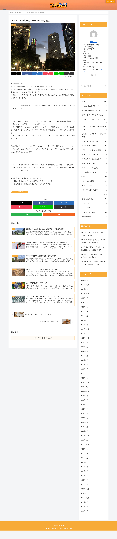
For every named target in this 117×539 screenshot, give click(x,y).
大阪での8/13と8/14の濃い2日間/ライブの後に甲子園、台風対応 (93, 263)
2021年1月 (84, 431)
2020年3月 (84, 475)
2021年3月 (84, 422)
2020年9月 (84, 449)
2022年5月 (84, 360)
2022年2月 (84, 373)
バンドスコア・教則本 (94, 190)
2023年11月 (84, 289)
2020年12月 (84, 436)
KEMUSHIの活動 (94, 181)
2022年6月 (84, 356)
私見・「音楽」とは (94, 185)
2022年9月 (84, 342)
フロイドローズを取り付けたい (94, 115)
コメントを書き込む (43, 338)
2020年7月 (84, 458)
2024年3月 (84, 280)
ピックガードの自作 (94, 145)
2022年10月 (84, 338)
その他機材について (94, 172)
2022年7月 (84, 351)
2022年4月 (84, 365)
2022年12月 (84, 329)
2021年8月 (84, 400)
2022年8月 (84, 347)
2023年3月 (84, 316)
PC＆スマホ (94, 208)
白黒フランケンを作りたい (94, 154)
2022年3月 (84, 369)
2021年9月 (84, 396)
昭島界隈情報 (94, 216)
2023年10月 (84, 294)
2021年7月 (84, 404)
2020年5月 (84, 467)
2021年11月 (84, 387)
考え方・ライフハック (23, 191)
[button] (69, 73)
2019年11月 (84, 493)
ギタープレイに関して (94, 168)
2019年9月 (84, 502)
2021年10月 (84, 391)
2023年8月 (84, 298)
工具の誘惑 (94, 203)
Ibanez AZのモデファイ (94, 106)
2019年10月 (84, 498)
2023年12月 (84, 285)
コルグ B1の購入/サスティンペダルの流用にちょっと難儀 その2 (93, 241)
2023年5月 (84, 311)
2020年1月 (84, 484)
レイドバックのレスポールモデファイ (94, 128)
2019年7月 (84, 511)
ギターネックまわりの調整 (94, 150)
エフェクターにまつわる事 (94, 159)
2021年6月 (84, 409)
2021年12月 (84, 382)
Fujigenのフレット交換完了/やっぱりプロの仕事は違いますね (92, 255)
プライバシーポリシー (58, 525)
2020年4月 (84, 471)
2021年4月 (84, 418)
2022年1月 (84, 378)
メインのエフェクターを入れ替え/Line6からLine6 (91, 234)
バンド (93, 177)
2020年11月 (84, 440)
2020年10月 (84, 444)
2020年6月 (84, 462)
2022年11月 (84, 333)
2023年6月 (84, 307)
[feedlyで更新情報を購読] (26, 214)
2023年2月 (84, 320)
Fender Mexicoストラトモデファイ (94, 120)
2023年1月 (84, 325)
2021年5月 (84, 413)
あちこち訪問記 (94, 199)
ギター (93, 101)
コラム (14, 191)
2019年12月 (84, 489)
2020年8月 (84, 453)
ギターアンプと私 (94, 163)
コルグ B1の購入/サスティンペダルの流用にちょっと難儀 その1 (93, 248)
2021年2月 (84, 427)
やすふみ (93, 42)
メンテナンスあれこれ (94, 141)
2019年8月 (84, 507)
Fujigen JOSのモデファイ (94, 110)
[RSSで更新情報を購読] (59, 214)
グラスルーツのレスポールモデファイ (94, 135)
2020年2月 (84, 480)
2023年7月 (84, 302)
